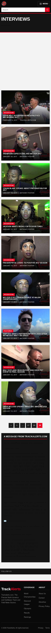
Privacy (40, 628)
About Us (42, 593)
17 (28, 425)
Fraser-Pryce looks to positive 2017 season (25, 263)
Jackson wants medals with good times (22, 226)
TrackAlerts (11, 628)
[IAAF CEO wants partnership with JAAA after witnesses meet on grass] (25, 325)
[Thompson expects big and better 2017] (25, 144)
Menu (45, 4)
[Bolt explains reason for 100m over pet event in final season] (25, 362)
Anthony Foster (27, 156)
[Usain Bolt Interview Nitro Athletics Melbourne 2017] (25, 107)
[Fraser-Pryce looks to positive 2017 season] (25, 253)
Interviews (9, 112)
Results (27, 612)
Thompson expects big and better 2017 (22, 154)
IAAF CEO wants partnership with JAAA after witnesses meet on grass (25, 335)
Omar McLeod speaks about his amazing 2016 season (25, 407)
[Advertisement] (25, 61)
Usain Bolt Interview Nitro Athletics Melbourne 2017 (21, 116)
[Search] (47, 10)
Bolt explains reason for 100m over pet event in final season (23, 371)
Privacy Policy (44, 606)
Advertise (42, 602)
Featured (8, 331)
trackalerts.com (28, 120)
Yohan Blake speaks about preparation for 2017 (25, 189)
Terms (47, 628)
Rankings (27, 617)
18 (34, 425)
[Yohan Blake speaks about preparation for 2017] (25, 180)
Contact (42, 597)
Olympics (27, 608)
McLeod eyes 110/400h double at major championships (22, 298)
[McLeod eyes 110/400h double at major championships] (25, 289)
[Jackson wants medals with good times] (25, 216)
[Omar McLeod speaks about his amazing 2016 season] (25, 398)
